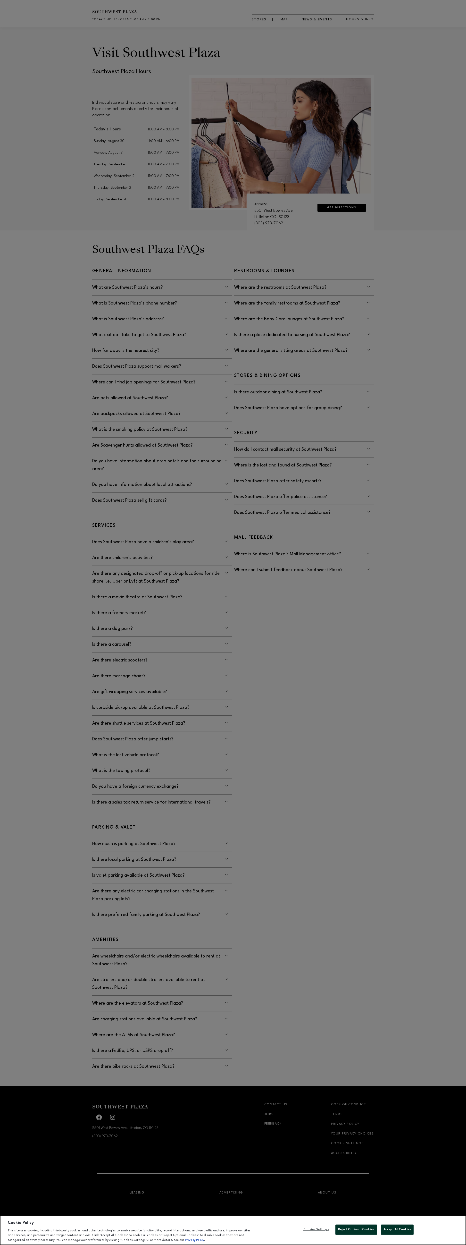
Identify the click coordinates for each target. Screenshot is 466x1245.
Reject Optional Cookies (356, 1229)
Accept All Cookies (397, 1229)
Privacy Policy (194, 1239)
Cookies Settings (316, 1229)
